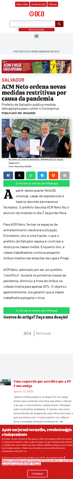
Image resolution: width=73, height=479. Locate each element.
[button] (67, 430)
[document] (36, 239)
